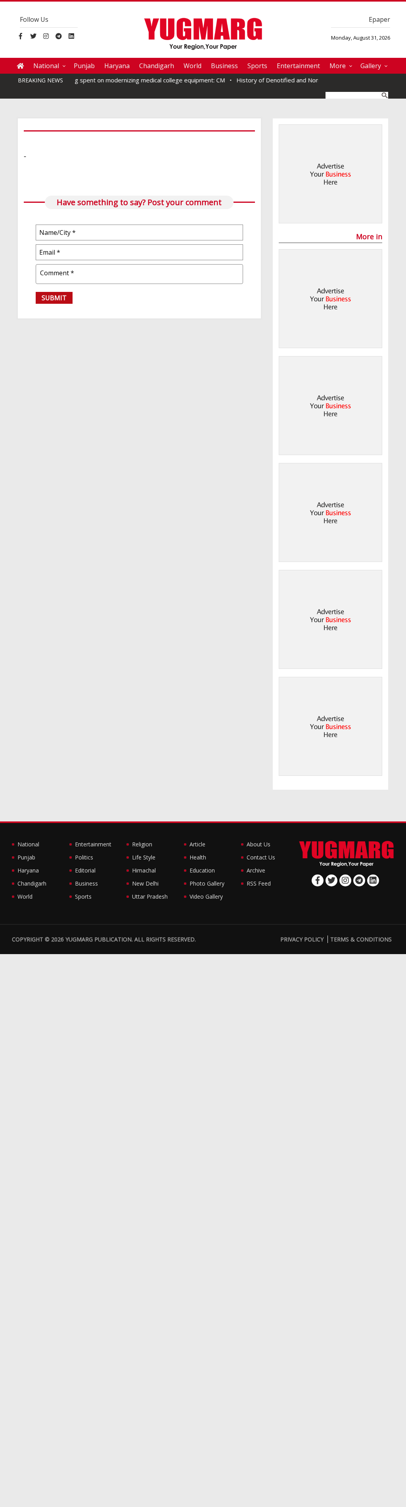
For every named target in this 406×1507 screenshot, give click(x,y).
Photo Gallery (207, 883)
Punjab (84, 65)
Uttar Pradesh (150, 896)
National (46, 65)
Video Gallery (206, 896)
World (192, 65)
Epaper (379, 19)
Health (198, 857)
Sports (257, 65)
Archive (256, 870)
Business (224, 65)
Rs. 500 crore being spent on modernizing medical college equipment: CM (111, 80)
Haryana (117, 65)
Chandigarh (156, 65)
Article (197, 844)
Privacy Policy (302, 939)
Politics (84, 857)
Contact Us (261, 857)
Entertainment (298, 65)
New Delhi (145, 883)
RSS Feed (259, 883)
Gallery (370, 65)
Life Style (143, 857)
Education (202, 870)
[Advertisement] (330, 174)
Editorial (85, 870)
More (337, 65)
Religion (142, 844)
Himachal (144, 870)
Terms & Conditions (361, 939)
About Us (258, 844)
